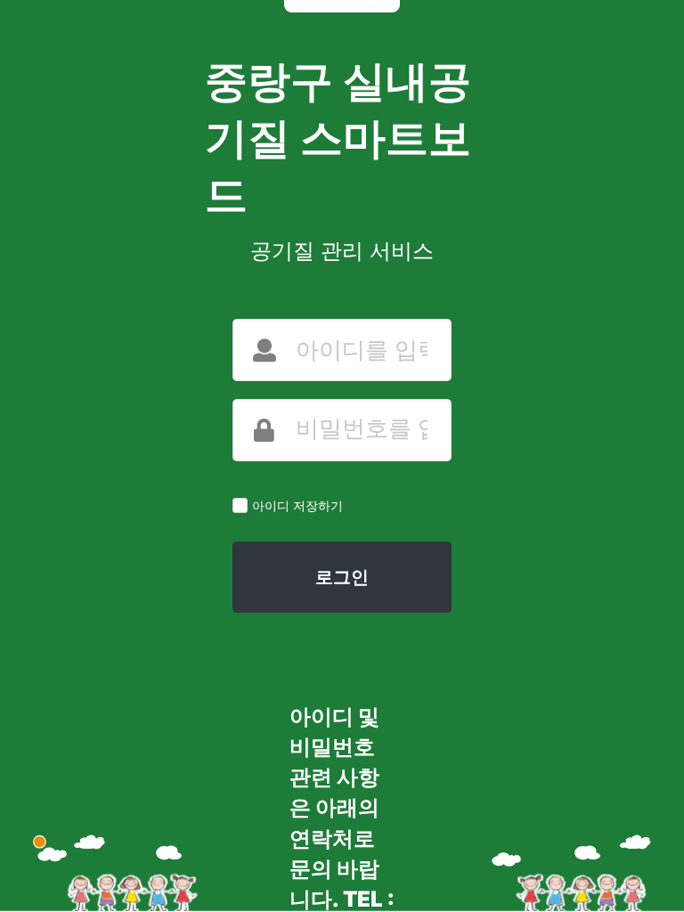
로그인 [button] (342, 577)
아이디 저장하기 (297, 505)
